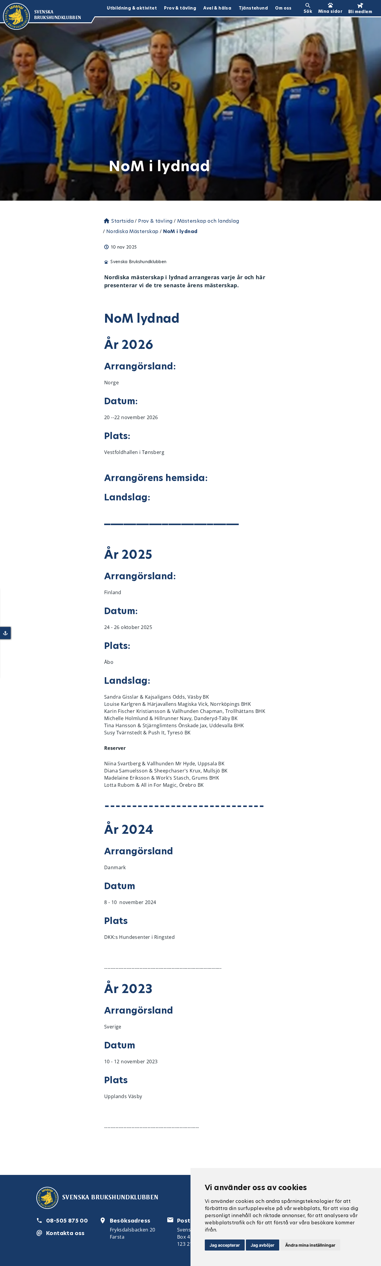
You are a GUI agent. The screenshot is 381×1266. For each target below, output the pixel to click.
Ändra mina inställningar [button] (310, 1245)
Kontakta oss (65, 1233)
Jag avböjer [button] (262, 1245)
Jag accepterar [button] (225, 1245)
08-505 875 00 (67, 1220)
